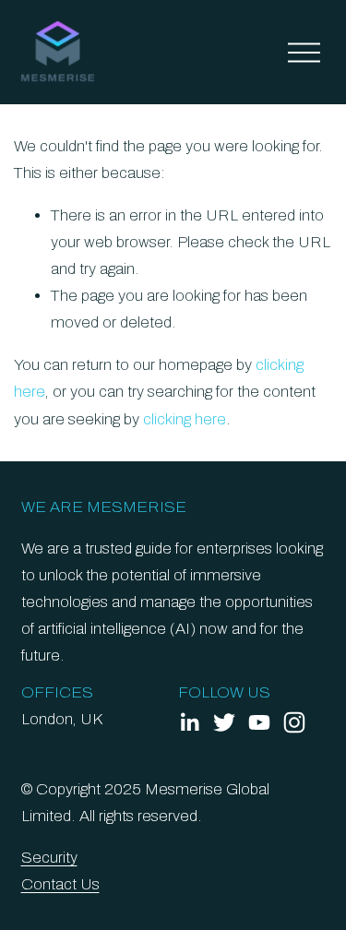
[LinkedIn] (189, 722)
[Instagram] (294, 722)
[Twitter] (224, 722)
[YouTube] (259, 722)
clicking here (184, 419)
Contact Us (60, 884)
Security (49, 857)
